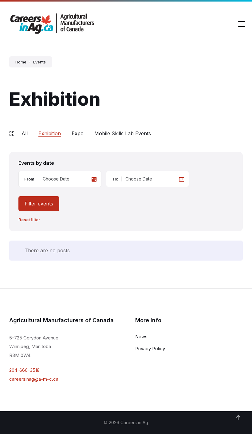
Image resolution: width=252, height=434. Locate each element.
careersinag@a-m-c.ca (33, 379)
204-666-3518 (24, 370)
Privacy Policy (150, 348)
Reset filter (29, 219)
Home (20, 61)
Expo (78, 133)
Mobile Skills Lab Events (122, 133)
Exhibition (49, 133)
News (141, 336)
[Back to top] (238, 417)
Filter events (39, 204)
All (25, 133)
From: (30, 178)
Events (39, 61)
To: (115, 178)
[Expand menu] (241, 24)
